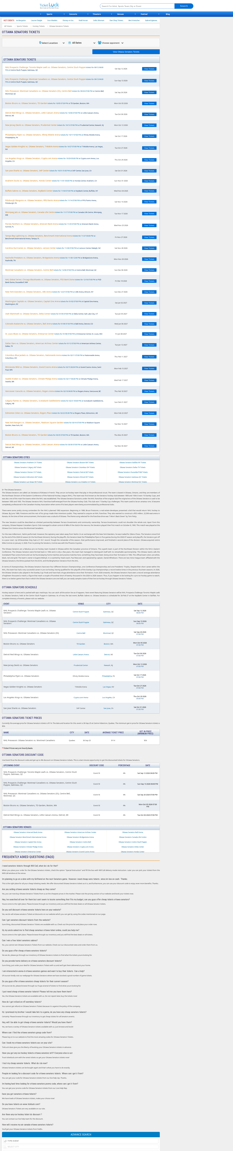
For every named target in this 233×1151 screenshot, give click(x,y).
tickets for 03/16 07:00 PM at (52, 423)
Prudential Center (81, 665)
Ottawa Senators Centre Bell (80, 842)
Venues (120, 14)
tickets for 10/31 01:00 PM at (48, 170)
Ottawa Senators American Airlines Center (80, 832)
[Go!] (184, 6)
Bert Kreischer (102, 20)
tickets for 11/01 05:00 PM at (51, 180)
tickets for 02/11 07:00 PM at (52, 356)
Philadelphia (107, 676)
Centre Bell (81, 633)
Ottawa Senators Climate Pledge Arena (28, 847)
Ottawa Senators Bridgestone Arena (80, 837)
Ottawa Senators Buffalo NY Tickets (132, 462)
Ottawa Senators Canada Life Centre (132, 837)
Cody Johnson (137, 20)
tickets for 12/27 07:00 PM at (49, 291)
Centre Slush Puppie (81, 611)
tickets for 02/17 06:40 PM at (51, 380)
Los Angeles (107, 697)
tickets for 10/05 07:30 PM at (47, 103)
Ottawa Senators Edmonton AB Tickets (28, 477)
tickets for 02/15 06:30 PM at (53, 368)
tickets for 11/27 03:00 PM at (50, 237)
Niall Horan (51, 20)
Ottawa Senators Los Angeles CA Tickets (80, 482)
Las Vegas (107, 687)
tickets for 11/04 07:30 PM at (51, 190)
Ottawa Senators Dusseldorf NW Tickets (133, 472)
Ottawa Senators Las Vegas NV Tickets (28, 482)
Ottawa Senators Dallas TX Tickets (132, 467)
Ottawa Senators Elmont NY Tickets (80, 477)
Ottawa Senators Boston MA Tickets (80, 462)
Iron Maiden (21, 20)
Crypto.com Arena (81, 697)
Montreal (107, 633)
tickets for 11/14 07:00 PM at (51, 201)
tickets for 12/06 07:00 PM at (51, 270)
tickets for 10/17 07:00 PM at (52, 136)
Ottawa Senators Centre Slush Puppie (133, 842)
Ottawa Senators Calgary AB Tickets (28, 467)
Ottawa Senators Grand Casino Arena (80, 852)
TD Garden (81, 644)
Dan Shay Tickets (85, 20)
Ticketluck (66, 6)
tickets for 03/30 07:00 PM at (52, 445)
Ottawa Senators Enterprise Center (28, 852)
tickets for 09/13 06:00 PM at (54, 80)
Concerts (73, 14)
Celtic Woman (67, 20)
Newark (107, 665)
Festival (144, 14)
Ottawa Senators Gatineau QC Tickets (133, 477)
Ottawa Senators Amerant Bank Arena (28, 832)
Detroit (107, 654)
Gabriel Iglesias (120, 20)
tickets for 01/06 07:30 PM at (49, 323)
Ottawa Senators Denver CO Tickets (28, 472)
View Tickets (149, 69)
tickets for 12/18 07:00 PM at (53, 280)
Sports (49, 14)
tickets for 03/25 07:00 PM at (47, 435)
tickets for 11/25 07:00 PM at (52, 225)
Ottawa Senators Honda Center (132, 852)
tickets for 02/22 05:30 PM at (51, 413)
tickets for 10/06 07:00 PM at (52, 114)
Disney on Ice (36, 20)
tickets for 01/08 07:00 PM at (53, 333)
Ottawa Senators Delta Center (132, 847)
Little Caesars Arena (81, 654)
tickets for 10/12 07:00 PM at (54, 125)
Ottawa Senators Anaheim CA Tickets (28, 462)
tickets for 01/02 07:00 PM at (51, 302)
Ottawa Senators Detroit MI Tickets (80, 472)
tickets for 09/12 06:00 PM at (54, 68)
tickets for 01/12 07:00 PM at (53, 344)
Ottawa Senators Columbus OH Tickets (80, 467)
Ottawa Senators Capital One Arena (28, 842)
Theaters (97, 14)
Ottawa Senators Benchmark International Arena (28, 837)
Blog (168, 14)
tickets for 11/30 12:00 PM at (51, 259)
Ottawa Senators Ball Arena (132, 832)
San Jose (107, 708)
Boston (107, 644)
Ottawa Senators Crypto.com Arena (80, 847)
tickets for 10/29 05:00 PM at (52, 159)
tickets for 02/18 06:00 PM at (53, 391)
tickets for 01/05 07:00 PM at (51, 313)
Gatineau (106, 611)
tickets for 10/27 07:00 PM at (54, 147)
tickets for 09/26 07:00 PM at (54, 92)
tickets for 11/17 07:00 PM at (53, 213)
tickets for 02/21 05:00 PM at (54, 402)
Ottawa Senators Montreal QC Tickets (133, 482)
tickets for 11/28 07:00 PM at (53, 248)
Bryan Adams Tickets (156, 20)
